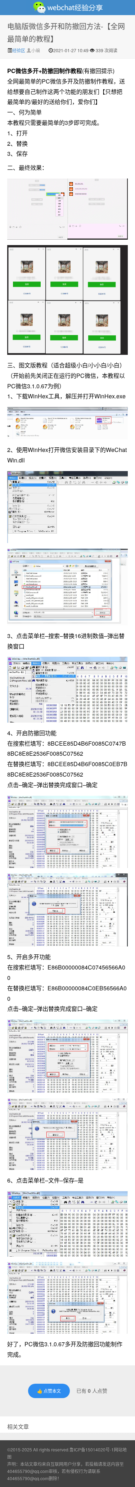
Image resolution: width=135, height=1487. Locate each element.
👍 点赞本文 (49, 1391)
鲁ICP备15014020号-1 (91, 1449)
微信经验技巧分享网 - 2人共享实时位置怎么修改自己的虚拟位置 (67, 7)
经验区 (19, 50)
